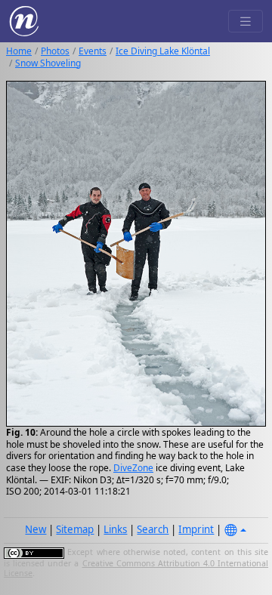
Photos (55, 51)
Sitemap (75, 529)
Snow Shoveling (48, 63)
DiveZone (133, 467)
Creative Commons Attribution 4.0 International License (136, 568)
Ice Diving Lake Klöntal (163, 51)
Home (19, 51)
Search (152, 529)
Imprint (196, 529)
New (35, 529)
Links (115, 529)
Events (93, 51)
